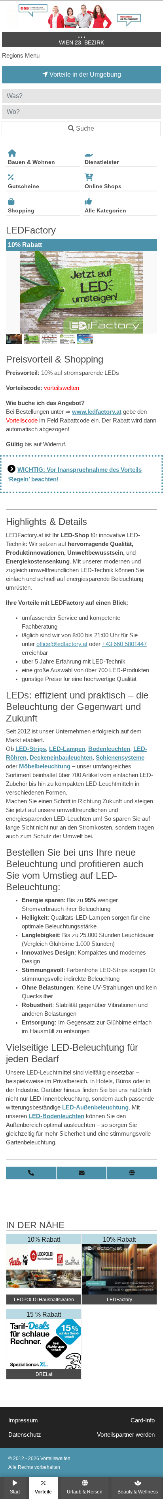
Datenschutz (24, 1434)
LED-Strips (30, 749)
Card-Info (143, 1420)
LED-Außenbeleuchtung (95, 1107)
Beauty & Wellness (138, 1491)
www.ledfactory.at (96, 412)
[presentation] (13, 292)
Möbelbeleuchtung (44, 766)
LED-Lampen (67, 749)
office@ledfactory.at (61, 644)
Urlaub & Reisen (84, 1491)
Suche (85, 128)
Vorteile (43, 1491)
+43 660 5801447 (124, 644)
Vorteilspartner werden (126, 1434)
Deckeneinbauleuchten (61, 757)
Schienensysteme (120, 757)
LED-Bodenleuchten (56, 1116)
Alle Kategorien (105, 210)
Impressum (23, 1420)
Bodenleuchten (109, 749)
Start (15, 1491)
